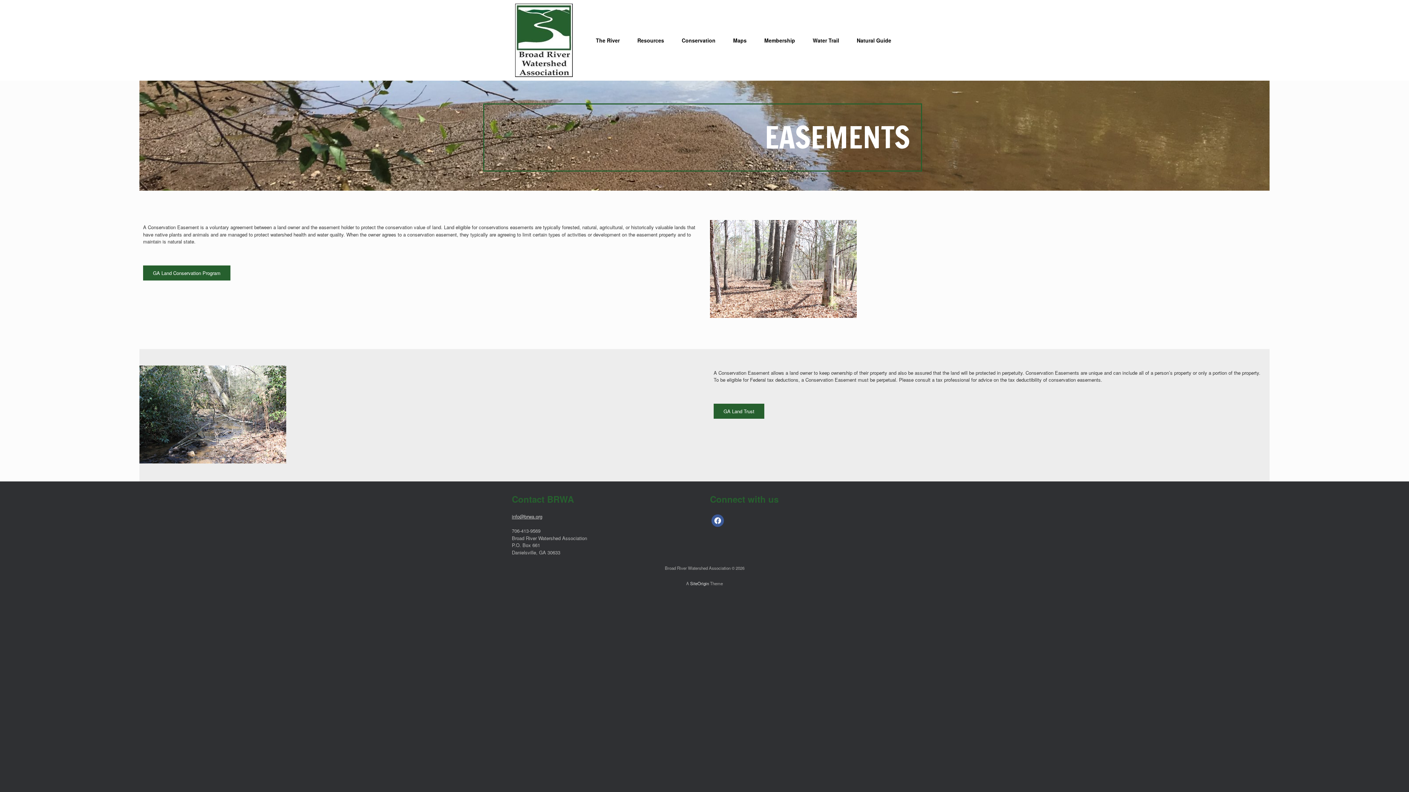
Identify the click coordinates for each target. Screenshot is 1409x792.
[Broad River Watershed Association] (544, 40)
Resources (650, 40)
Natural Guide (874, 40)
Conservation (699, 40)
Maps (740, 40)
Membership (779, 40)
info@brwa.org (527, 516)
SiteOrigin (699, 583)
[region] (704, 136)
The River (608, 40)
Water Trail (826, 40)
